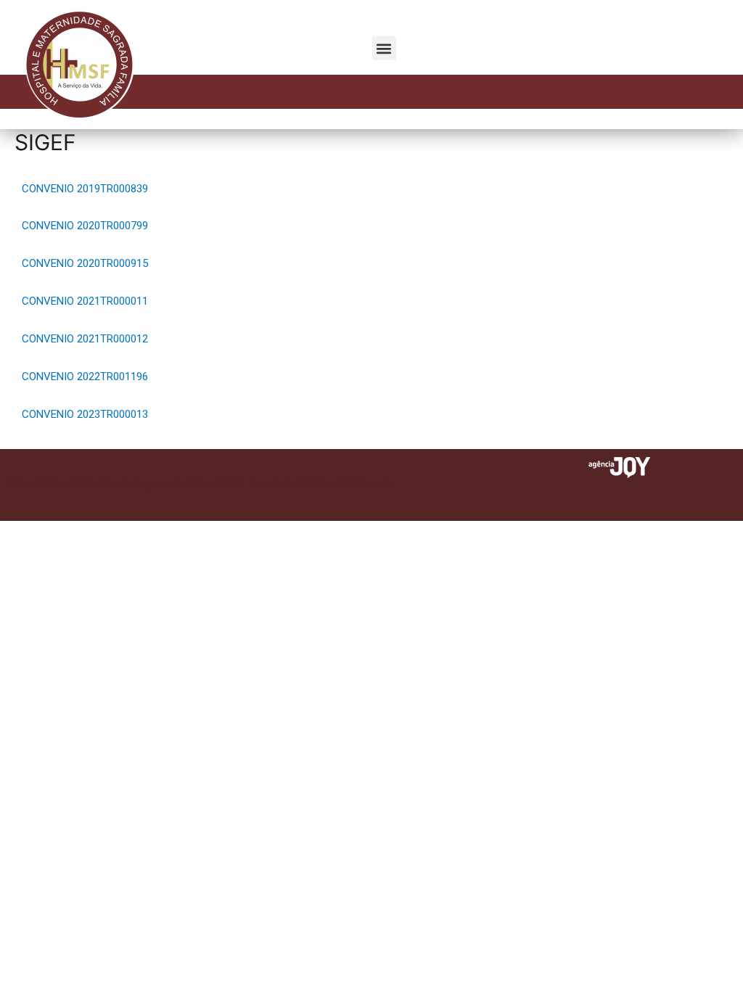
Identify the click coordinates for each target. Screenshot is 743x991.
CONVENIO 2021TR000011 (85, 301)
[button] (384, 48)
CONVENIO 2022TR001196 (85, 376)
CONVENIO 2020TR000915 (85, 263)
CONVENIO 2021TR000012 (85, 338)
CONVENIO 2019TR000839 (85, 188)
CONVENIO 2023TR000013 (85, 414)
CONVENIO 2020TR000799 (85, 225)
